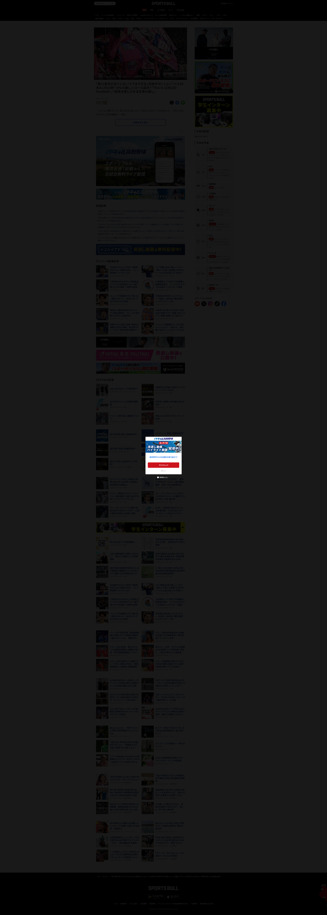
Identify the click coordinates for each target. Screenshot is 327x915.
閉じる (163, 471)
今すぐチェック (163, 465)
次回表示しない (163, 477)
